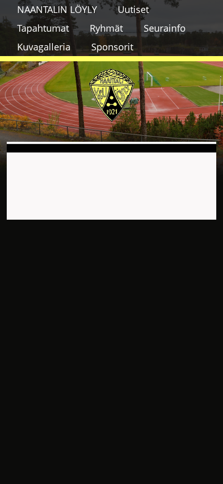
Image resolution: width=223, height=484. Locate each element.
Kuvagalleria (44, 47)
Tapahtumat (43, 28)
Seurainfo (165, 28)
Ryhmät (106, 28)
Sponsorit (112, 47)
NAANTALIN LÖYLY (57, 9)
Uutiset (133, 9)
